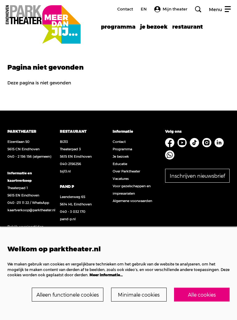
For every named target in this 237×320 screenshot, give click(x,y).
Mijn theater (175, 8)
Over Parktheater (126, 171)
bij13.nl (65, 171)
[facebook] (169, 142)
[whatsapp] (169, 155)
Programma (122, 149)
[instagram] (206, 142)
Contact (125, 8)
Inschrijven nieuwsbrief (197, 176)
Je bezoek (121, 156)
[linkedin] (219, 142)
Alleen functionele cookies (67, 295)
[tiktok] (194, 142)
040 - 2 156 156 (19, 156)
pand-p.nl (68, 219)
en (144, 9)
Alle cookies (202, 295)
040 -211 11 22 (18, 203)
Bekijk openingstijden (25, 227)
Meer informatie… (106, 275)
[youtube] (182, 142)
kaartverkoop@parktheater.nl (31, 210)
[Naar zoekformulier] (198, 9)
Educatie (120, 164)
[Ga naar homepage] (43, 18)
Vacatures (121, 178)
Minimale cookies (139, 295)
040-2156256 (70, 164)
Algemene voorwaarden (132, 201)
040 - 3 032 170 (72, 211)
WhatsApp (40, 203)
